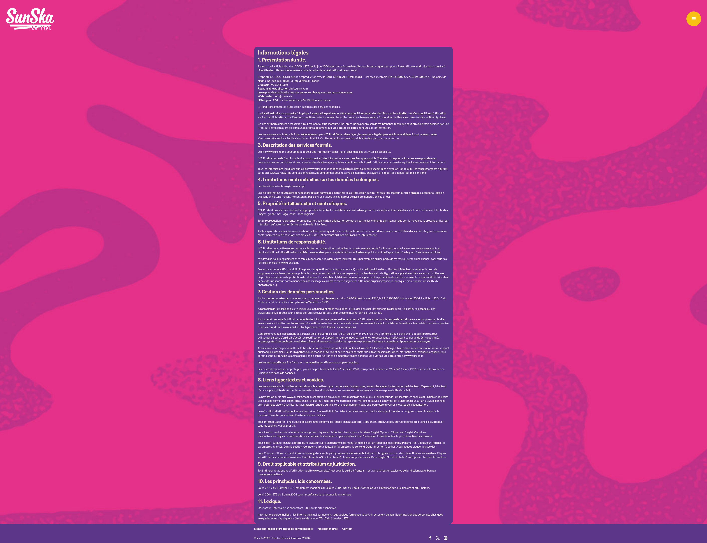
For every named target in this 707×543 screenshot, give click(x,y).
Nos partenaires (328, 528)
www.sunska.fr (437, 66)
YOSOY (306, 538)
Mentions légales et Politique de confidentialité (283, 528)
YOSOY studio (279, 84)
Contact (347, 528)
